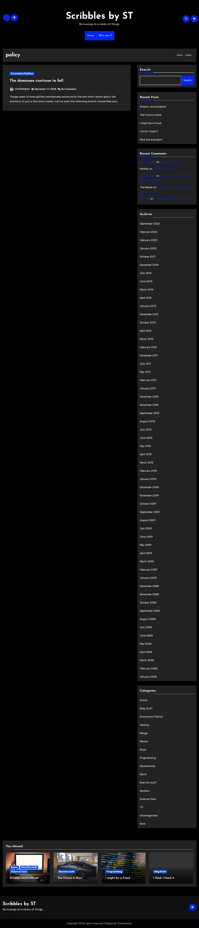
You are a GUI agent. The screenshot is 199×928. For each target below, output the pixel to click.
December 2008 (149, 586)
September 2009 (150, 512)
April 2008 (146, 652)
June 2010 (146, 437)
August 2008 (148, 619)
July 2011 (145, 363)
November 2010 (149, 404)
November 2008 (149, 594)
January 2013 (148, 306)
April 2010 (146, 454)
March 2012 (147, 339)
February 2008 (148, 668)
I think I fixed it (149, 131)
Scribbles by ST (99, 16)
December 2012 (149, 314)
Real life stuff (148, 782)
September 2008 (150, 610)
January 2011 (148, 388)
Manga (144, 733)
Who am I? (105, 35)
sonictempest (22, 89)
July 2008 (146, 627)
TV (141, 807)
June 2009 (146, 536)
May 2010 (145, 446)
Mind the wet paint (151, 139)
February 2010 (148, 470)
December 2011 (149, 355)
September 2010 (149, 413)
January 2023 (148, 248)
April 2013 (146, 297)
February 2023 (148, 240)
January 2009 (148, 577)
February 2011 (148, 380)
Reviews (145, 790)
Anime (143, 700)
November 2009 (149, 495)
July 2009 (146, 528)
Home (90, 35)
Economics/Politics (22, 73)
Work (143, 823)
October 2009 (148, 503)
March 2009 (147, 561)
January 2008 (148, 676)
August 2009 (148, 520)
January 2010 (148, 479)
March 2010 (147, 462)
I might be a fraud (150, 123)
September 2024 (150, 223)
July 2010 (146, 429)
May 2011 (145, 372)
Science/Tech (148, 799)
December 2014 (149, 264)
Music (143, 749)
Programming (148, 757)
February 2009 (148, 569)
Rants (143, 774)
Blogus (109, 923)
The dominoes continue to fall (36, 81)
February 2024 (148, 231)
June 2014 (146, 281)
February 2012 (148, 347)
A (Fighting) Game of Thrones (171, 198)
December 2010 (149, 396)
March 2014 (147, 289)
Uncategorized (149, 815)
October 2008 (148, 602)
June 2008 (146, 635)
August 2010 (147, 421)
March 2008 (147, 660)
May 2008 (146, 643)
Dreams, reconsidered (153, 106)
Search (145, 69)
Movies (144, 741)
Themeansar (124, 923)
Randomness (147, 766)
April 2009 (146, 553)
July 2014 (146, 273)
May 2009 (146, 544)
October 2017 (148, 256)
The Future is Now (151, 114)
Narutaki (145, 198)
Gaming (144, 724)
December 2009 (149, 487)
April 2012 (146, 330)
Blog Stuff (146, 708)
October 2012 (148, 322)
